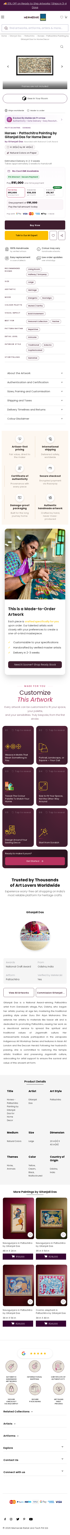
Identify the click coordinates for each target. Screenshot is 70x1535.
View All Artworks (19, 992)
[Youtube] (31, 1519)
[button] (35, 119)
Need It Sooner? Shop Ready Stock (35, 664)
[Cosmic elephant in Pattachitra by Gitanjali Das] (51, 1285)
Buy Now (35, 225)
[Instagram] (11, 1519)
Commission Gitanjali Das (51, 992)
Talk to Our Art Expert (27, 235)
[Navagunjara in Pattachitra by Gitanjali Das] (18, 1218)
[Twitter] (17, 1519)
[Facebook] (5, 1519)
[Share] (61, 235)
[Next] (62, 66)
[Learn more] (28, 110)
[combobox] (35, 28)
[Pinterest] (24, 1519)
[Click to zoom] (62, 46)
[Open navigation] (7, 16)
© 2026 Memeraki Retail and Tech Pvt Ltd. (25, 1528)
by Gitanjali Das (14, 141)
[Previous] (8, 66)
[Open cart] (66, 16)
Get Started (32, 861)
